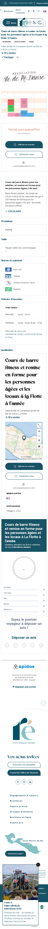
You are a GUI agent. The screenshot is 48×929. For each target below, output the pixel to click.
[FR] (45, 11)
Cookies (40, 889)
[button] (45, 11)
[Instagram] (24, 782)
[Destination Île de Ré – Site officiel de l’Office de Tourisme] (24, 22)
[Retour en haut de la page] (43, 703)
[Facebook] (17, 782)
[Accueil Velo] (42, 907)
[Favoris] (38, 11)
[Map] (28, 11)
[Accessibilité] (33, 11)
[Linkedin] (30, 782)
